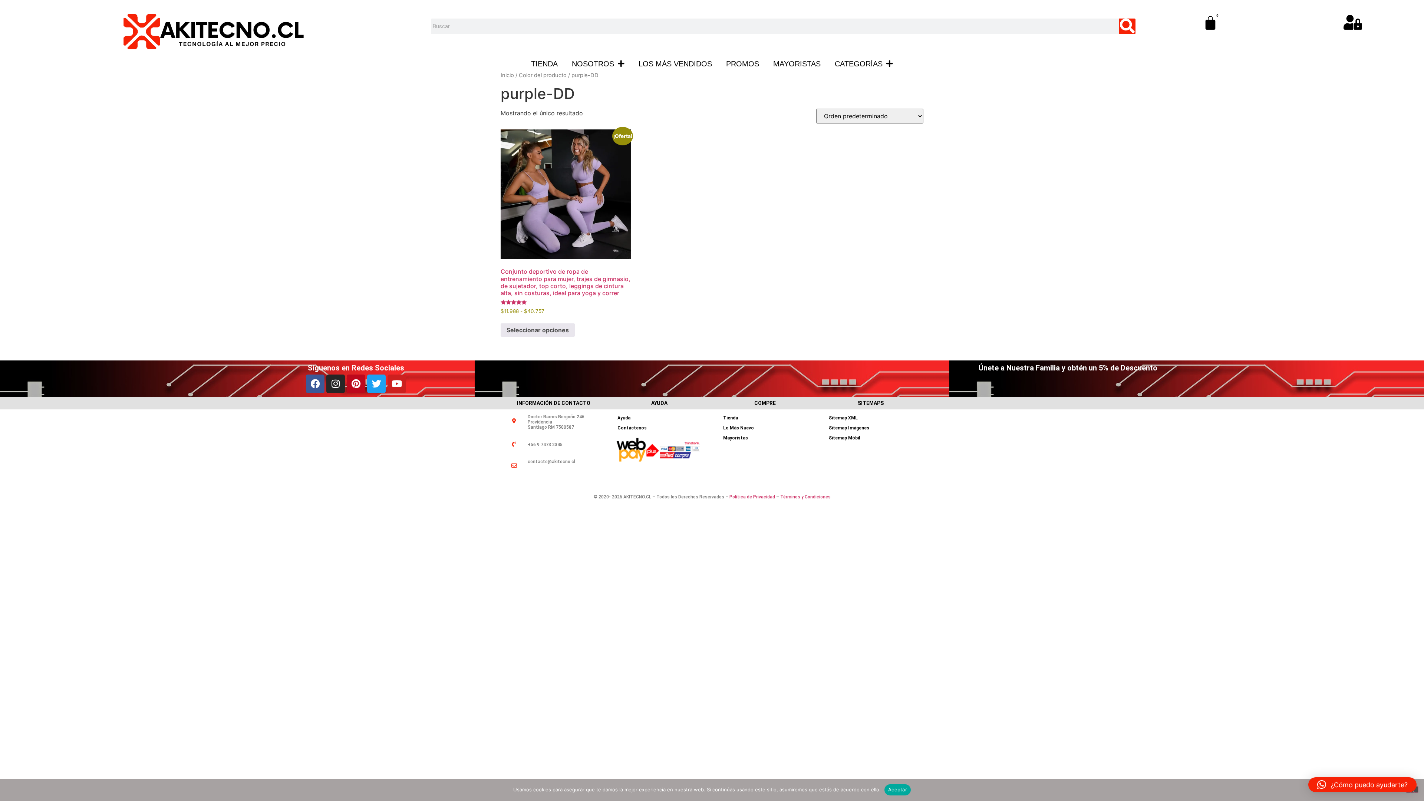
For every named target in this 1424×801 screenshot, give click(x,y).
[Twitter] (376, 384)
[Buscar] (1127, 26)
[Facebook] (315, 384)
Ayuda (623, 418)
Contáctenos (632, 428)
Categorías (859, 63)
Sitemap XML (843, 418)
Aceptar (897, 789)
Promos (742, 63)
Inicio (507, 75)
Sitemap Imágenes (849, 428)
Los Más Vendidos (675, 63)
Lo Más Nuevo (738, 428)
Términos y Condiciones (805, 497)
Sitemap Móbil (844, 438)
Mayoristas (797, 63)
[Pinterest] (356, 384)
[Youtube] (397, 384)
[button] (1362, 784)
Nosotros (593, 63)
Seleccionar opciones (538, 330)
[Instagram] (335, 384)
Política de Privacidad (752, 497)
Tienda (544, 63)
